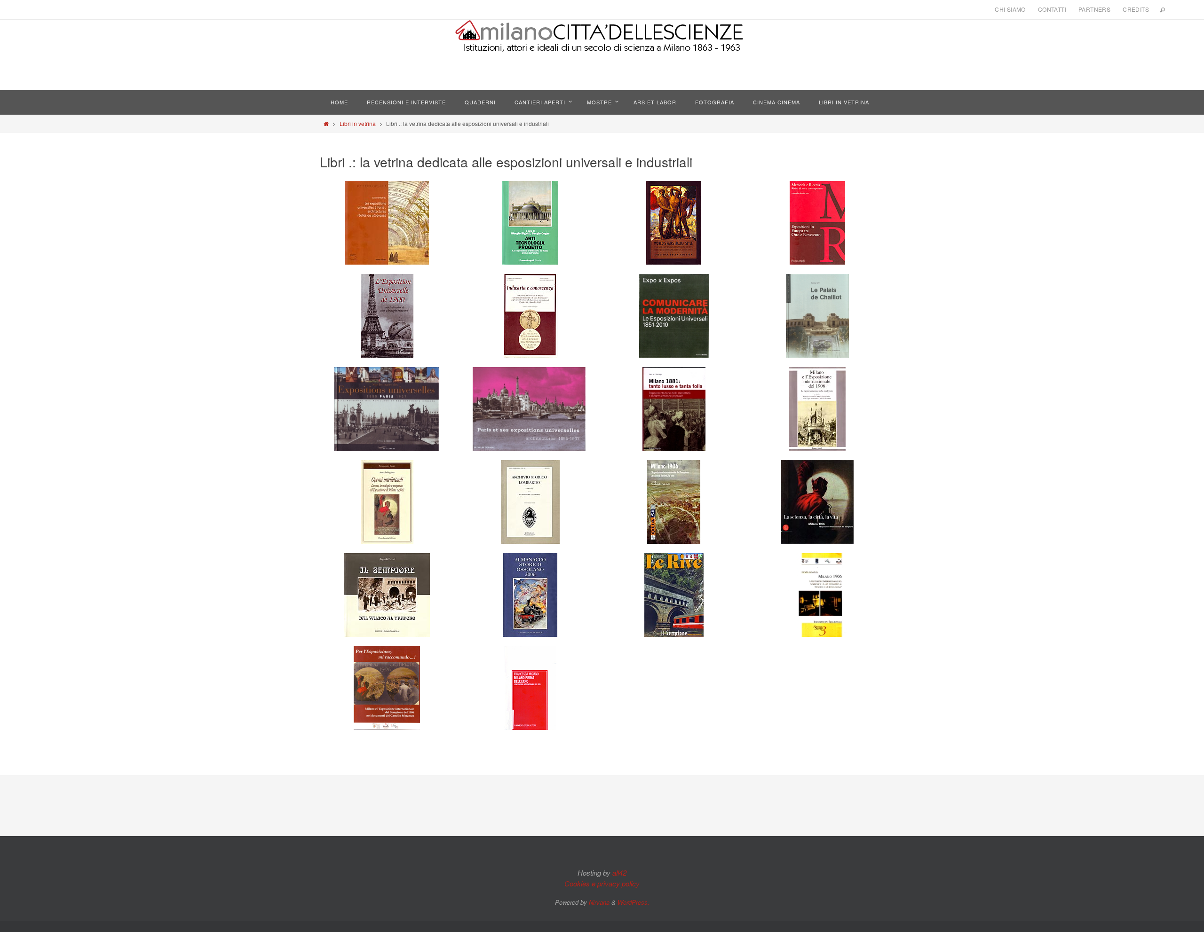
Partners (1094, 9)
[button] (387, 223)
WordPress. (634, 902)
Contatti (1052, 9)
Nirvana (599, 902)
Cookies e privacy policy (602, 883)
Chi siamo (1010, 9)
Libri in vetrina (358, 123)
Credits (1136, 9)
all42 (619, 872)
